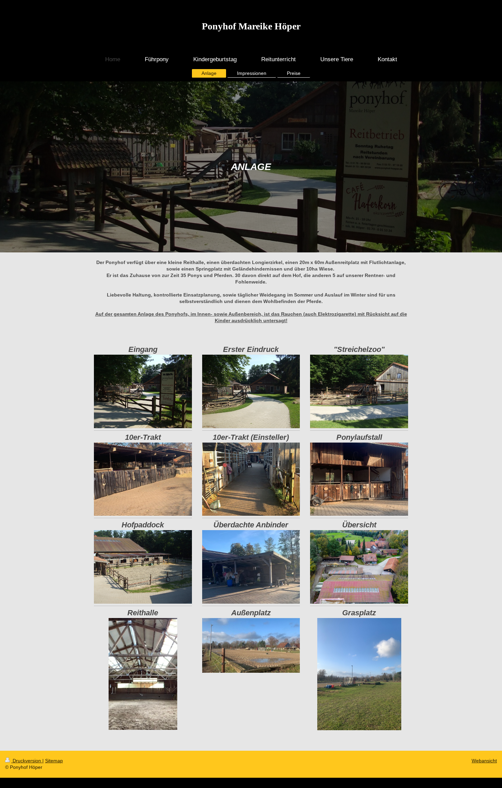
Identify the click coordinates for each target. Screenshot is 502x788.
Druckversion (26, 760)
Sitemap (54, 760)
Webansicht (484, 760)
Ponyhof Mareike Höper (251, 26)
